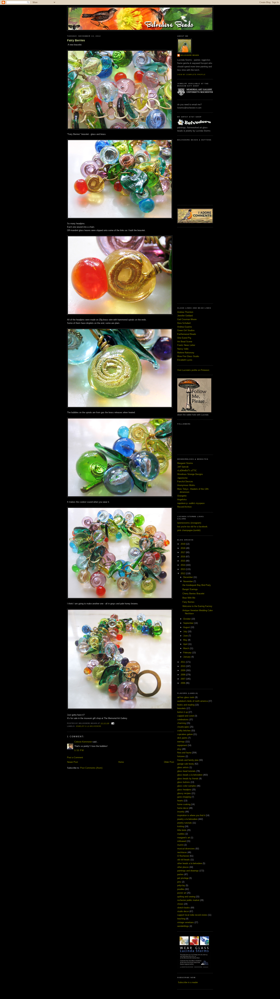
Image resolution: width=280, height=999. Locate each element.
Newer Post (72, 762)
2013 (183, 569)
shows (180, 904)
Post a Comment (75, 757)
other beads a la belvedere (189, 863)
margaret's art (183, 837)
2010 (183, 666)
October (187, 619)
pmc (179, 882)
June (185, 635)
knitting (180, 826)
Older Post (169, 762)
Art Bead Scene (184, 341)
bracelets (181, 708)
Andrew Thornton (185, 312)
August (187, 627)
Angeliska (182, 499)
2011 (183, 662)
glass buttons (183, 782)
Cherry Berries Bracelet (193, 593)
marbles (181, 834)
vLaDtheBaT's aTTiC (187, 470)
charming (181, 723)
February (187, 652)
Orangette (182, 496)
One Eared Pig (184, 338)
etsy (179, 749)
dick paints (182, 738)
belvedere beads (190, 55)
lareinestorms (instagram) (189, 523)
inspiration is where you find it (191, 815)
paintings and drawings (188, 870)
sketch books (183, 907)
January (187, 657)
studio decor (183, 911)
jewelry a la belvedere (88, 726)
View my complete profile (191, 74)
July (185, 631)
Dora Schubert (184, 323)
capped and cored (185, 716)
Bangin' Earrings (190, 589)
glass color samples (186, 786)
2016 (183, 556)
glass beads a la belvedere (189, 775)
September (188, 623)
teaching (181, 918)
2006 (183, 683)
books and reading (185, 705)
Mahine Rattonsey (185, 352)
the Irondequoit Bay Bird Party (196, 585)
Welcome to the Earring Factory (197, 606)
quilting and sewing (186, 896)
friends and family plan (187, 760)
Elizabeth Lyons (184, 360)
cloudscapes (183, 727)
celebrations (183, 719)
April (185, 644)
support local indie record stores (192, 915)
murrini (180, 845)
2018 (183, 548)
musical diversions (186, 848)
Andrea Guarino (184, 327)
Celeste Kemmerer (83, 742)
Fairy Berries (76, 40)
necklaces (182, 852)
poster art (181, 893)
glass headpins (184, 789)
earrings (181, 741)
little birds (181, 830)
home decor (182, 808)
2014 (183, 565)
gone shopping (184, 797)
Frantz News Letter (186, 345)
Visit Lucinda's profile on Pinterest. (193, 370)
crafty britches (184, 730)
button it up (182, 712)
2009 (183, 670)
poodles (181, 889)
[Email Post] (112, 723)
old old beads (183, 859)
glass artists (183, 767)
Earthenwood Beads (186, 334)
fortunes (181, 756)
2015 (183, 561)
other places (183, 867)
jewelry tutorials (184, 823)
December (188, 577)
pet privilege (183, 878)
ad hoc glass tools (185, 697)
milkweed (181, 841)
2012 (183, 573)
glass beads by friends (187, 778)
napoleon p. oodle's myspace (190, 503)
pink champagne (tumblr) (188, 530)
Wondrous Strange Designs (190, 474)
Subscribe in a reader (188, 982)
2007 (183, 679)
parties (180, 874)
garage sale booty (185, 764)
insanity (181, 811)
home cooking (183, 804)
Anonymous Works (186, 485)
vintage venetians (185, 922)
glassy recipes (184, 793)
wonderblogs (183, 926)
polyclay (181, 885)
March (186, 648)
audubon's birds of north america (192, 701)
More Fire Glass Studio (188, 356)
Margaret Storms (185, 463)
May (185, 640)
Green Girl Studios (186, 330)
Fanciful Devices (185, 481)
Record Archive (184, 507)
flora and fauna (184, 752)
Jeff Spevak (183, 467)
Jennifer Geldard (185, 315)
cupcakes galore (185, 734)
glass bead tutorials (186, 771)
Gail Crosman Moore (187, 319)
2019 (183, 544)
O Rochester (183, 856)
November (188, 581)
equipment (182, 745)
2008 (183, 674)
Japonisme (182, 478)
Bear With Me (188, 598)
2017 (183, 552)
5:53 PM (79, 750)
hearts (180, 800)
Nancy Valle (182, 349)
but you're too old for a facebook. (192, 526)
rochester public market (188, 900)
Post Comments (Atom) (91, 768)
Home (121, 762)
